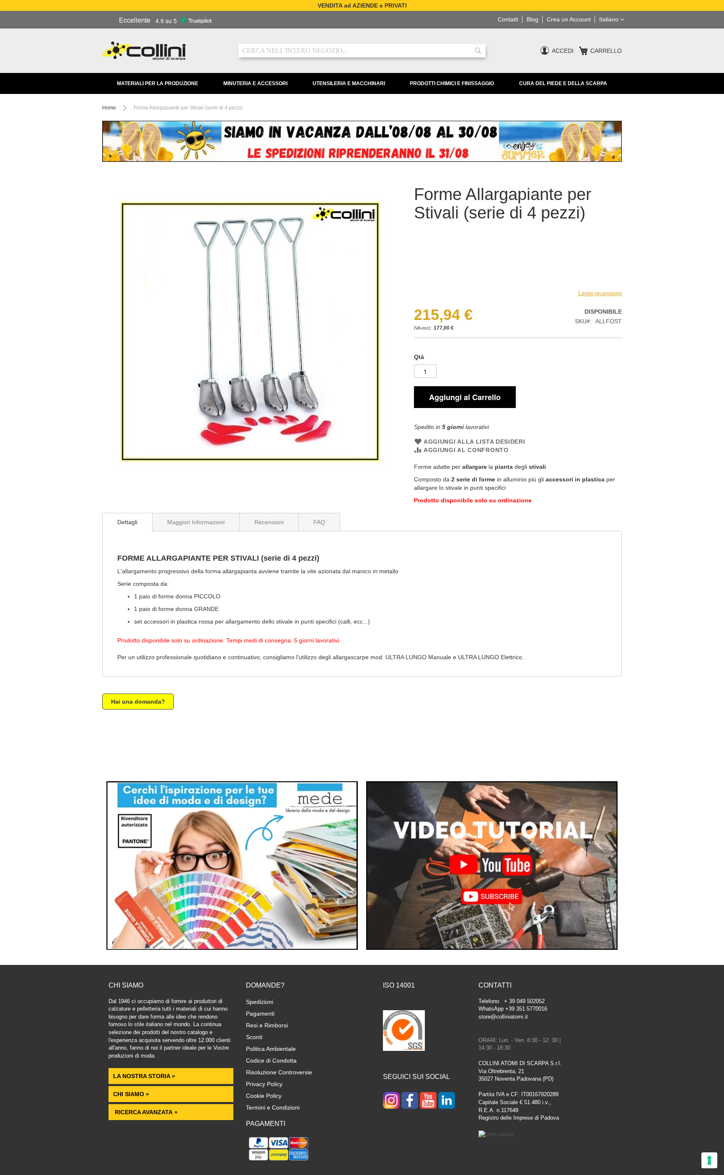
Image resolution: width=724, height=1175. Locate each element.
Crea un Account (569, 19)
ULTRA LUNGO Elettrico (490, 657)
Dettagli (127, 522)
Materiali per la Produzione (157, 83)
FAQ (319, 522)
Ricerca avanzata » (145, 1112)
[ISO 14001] (404, 1031)
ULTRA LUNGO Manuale (418, 657)
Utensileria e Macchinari (349, 83)
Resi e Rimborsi (267, 1025)
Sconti (254, 1037)
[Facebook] (409, 1101)
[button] (611, 19)
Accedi (563, 50)
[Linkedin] (446, 1101)
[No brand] (441, 280)
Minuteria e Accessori (255, 83)
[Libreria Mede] (232, 947)
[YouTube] (428, 1101)
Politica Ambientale (271, 1048)
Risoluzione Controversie (279, 1072)
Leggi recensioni (600, 293)
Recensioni (269, 522)
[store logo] (164, 51)
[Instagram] (391, 1101)
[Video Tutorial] (492, 947)
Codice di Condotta (271, 1060)
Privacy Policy (264, 1084)
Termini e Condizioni (273, 1107)
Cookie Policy (264, 1095)
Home (109, 108)
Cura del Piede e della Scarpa (563, 83)
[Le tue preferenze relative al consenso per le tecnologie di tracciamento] (709, 1160)
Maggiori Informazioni (196, 522)
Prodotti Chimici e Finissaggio (452, 83)
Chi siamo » (131, 1094)
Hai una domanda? (138, 701)
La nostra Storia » (144, 1076)
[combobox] (362, 50)
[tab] (127, 522)
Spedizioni (259, 1001)
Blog (532, 19)
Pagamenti (260, 1013)
